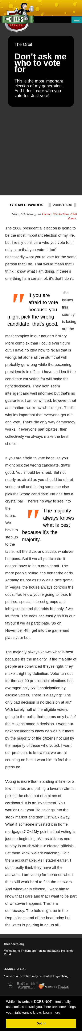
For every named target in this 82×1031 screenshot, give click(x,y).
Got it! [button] (41, 1023)
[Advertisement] (41, 151)
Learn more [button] (51, 1012)
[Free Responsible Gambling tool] (53, 988)
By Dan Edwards (25, 205)
